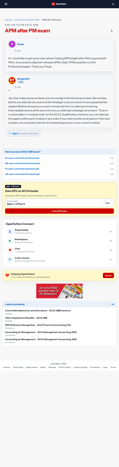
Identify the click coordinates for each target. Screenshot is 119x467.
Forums (8, 20)
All (113, 304)
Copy (107, 203)
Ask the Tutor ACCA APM (27, 20)
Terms (113, 367)
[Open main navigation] (5, 4)
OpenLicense (31, 367)
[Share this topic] (111, 30)
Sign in (15, 133)
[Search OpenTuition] (113, 4)
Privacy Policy (65, 367)
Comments (95, 367)
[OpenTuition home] (59, 4)
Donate (108, 275)
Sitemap (52, 367)
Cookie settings (80, 367)
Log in (105, 367)
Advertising (18, 367)
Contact (6, 367)
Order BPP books (59, 211)
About (43, 367)
